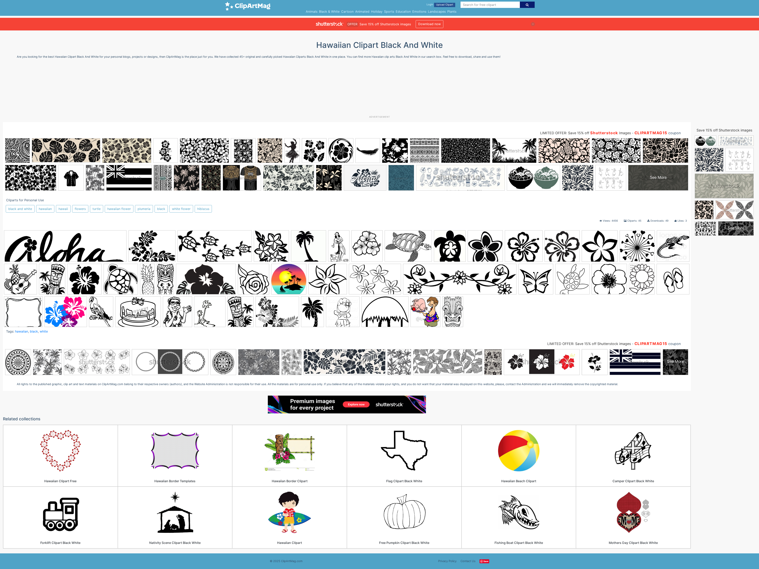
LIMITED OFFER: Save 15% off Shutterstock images (589, 344)
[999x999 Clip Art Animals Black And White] (572, 281)
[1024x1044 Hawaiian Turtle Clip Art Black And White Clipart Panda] (673, 247)
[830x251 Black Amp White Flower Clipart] (459, 281)
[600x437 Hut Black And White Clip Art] (385, 314)
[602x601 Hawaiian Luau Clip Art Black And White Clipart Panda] (637, 248)
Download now (429, 24)
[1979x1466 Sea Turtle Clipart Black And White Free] (408, 248)
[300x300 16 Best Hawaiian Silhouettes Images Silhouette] (308, 248)
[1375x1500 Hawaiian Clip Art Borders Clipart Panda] (209, 313)
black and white (20, 209)
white (44, 331)
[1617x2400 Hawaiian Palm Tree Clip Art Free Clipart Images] (312, 313)
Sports (389, 11)
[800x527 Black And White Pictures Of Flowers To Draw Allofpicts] (375, 281)
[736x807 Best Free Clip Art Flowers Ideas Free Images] (253, 281)
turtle (97, 209)
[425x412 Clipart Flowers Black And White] (609, 281)
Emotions (419, 11)
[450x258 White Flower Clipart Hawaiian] (206, 281)
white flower (181, 209)
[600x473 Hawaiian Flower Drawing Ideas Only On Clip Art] (277, 314)
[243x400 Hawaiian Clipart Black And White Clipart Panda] (338, 248)
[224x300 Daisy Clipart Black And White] (641, 281)
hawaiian (45, 209)
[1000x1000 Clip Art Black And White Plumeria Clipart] (485, 248)
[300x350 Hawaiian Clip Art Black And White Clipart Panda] (177, 313)
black (161, 209)
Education (403, 11)
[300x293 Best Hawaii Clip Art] (288, 281)
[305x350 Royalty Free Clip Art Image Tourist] (425, 313)
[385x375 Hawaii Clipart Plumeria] (599, 248)
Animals (311, 11)
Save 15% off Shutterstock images (724, 130)
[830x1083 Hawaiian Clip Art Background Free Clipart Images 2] (52, 281)
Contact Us (468, 561)
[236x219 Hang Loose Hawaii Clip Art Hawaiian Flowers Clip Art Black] (523, 248)
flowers (80, 209)
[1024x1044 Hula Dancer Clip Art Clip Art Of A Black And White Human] (342, 313)
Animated (362, 11)
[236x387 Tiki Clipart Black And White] (453, 313)
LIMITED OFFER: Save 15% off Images (585, 133)
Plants (451, 11)
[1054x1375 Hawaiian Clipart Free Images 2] (240, 313)
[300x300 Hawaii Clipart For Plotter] (562, 248)
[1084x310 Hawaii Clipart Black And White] (65, 248)
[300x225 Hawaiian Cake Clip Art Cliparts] (138, 314)
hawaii (63, 209)
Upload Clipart (444, 4)
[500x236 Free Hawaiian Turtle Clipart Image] (215, 248)
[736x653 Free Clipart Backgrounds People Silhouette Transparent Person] (23, 313)
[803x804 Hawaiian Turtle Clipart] (121, 281)
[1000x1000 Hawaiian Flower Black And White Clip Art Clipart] (271, 248)
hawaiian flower (119, 209)
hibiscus (203, 209)
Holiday (376, 11)
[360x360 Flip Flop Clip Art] (673, 280)
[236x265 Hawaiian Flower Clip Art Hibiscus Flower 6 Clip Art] (367, 248)
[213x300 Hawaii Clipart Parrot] (101, 313)
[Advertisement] (379, 88)
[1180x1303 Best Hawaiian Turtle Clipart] (449, 248)
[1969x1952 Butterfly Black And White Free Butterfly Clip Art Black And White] (536, 281)
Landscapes (437, 11)
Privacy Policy (447, 561)
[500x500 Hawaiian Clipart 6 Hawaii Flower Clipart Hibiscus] (84, 281)
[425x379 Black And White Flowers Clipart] (328, 281)
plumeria (144, 209)
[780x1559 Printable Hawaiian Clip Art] (165, 281)
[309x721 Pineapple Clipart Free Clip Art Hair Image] (147, 281)
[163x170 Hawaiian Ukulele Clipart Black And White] (20, 281)
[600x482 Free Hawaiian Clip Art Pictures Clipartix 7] (66, 313)
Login (430, 4)
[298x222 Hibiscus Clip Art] (152, 248)
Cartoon (347, 11)
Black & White (329, 11)
